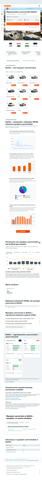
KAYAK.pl (6, 459)
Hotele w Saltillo (10, 429)
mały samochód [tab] (9, 252)
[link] (23, 231)
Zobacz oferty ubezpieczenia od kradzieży (13, 399)
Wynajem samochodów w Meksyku (10, 460)
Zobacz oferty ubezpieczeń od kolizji (12, 398)
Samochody (11, 459)
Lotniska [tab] (27, 422)
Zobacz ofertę (13, 85)
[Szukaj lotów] (1, 9)
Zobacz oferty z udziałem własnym (11, 408)
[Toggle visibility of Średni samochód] (26, 195)
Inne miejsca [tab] (21, 422)
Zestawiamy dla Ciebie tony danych (13, 472)
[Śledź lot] (1, 22)
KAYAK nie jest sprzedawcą (12, 470)
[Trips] (1, 25)
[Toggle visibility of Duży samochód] (26, 197)
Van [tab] (33, 252)
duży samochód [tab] (24, 252)
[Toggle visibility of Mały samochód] (18, 195)
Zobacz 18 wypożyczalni (9, 381)
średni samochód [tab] (17, 252)
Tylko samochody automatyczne (34, 26)
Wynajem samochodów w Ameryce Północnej (21, 459)
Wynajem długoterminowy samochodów (15, 430)
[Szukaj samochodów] (1, 14)
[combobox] (11, 14)
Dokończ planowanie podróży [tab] (12, 422)
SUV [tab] (30, 252)
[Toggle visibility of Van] (16, 199)
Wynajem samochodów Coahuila (22, 460)
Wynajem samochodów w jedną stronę (29, 429)
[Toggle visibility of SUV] (16, 197)
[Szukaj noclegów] (1, 11)
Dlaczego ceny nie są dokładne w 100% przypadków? (17, 474)
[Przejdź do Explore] (1, 19)
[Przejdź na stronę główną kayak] (7, 6)
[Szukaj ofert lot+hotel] (1, 16)
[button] (2, 6)
